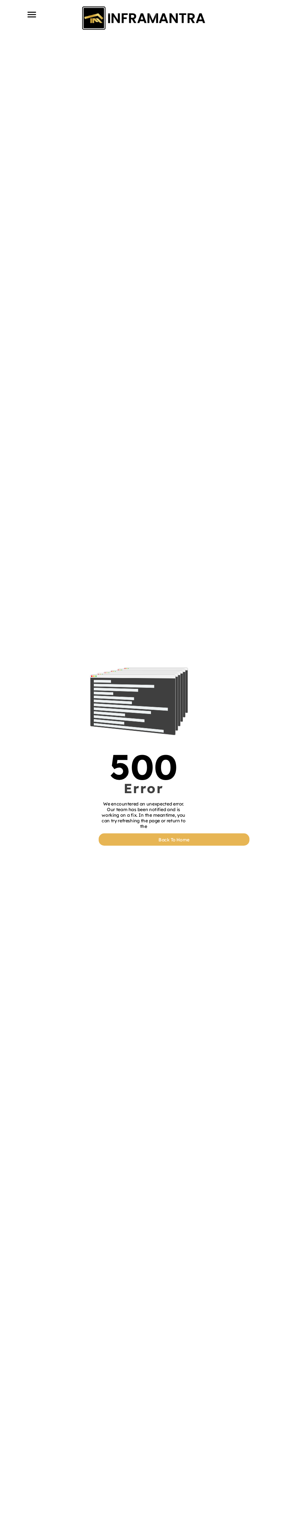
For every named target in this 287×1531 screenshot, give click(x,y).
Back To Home (173, 839)
